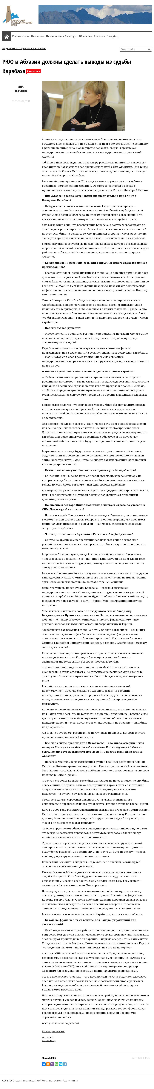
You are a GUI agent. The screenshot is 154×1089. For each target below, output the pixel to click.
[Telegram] (65, 1064)
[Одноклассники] (48, 1064)
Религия (99, 36)
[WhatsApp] (56, 1064)
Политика (37, 36)
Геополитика (20, 36)
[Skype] (60, 1064)
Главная (6, 36)
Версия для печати (53, 1031)
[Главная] (17, 24)
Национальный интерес (61, 36)
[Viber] (52, 1064)
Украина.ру (48, 1040)
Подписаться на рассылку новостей (24, 48)
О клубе (112, 36)
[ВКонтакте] (44, 1064)
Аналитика (33, 71)
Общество (85, 36)
